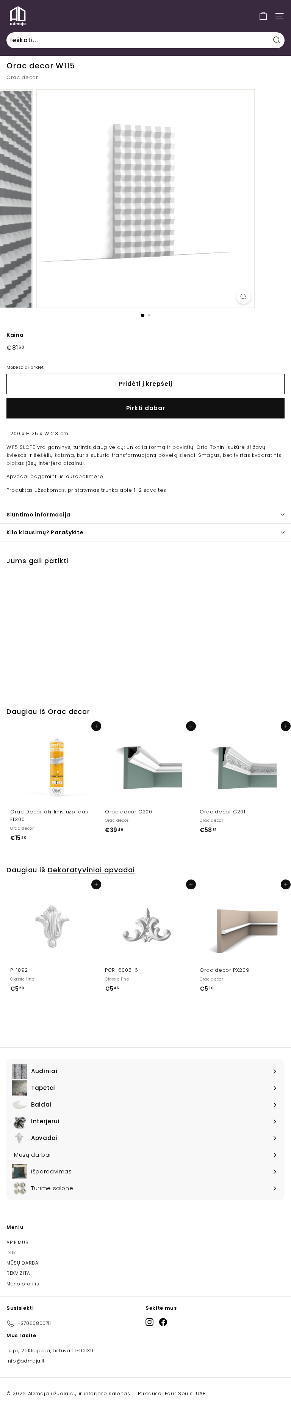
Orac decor (22, 77)
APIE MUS (17, 1242)
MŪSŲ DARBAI (23, 1263)
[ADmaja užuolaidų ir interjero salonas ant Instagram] (149, 1322)
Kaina (14, 335)
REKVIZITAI (19, 1273)
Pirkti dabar (145, 408)
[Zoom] (243, 297)
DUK (11, 1252)
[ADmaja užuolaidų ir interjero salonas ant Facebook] (163, 1322)
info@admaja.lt (25, 1361)
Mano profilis (22, 1284)
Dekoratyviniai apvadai (91, 870)
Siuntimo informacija (38, 514)
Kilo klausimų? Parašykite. (45, 532)
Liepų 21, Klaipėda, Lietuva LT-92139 (49, 1350)
